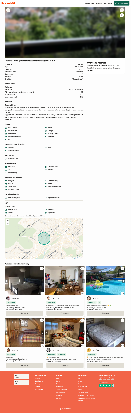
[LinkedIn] (112, 378)
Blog (57, 378)
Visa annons (24, 313)
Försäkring (80, 389)
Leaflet (69, 258)
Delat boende (39, 381)
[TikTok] (108, 378)
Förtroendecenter (83, 392)
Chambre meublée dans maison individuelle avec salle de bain (109, 357)
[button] (7, 220)
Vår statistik (59, 395)
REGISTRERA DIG (108, 3)
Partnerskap (59, 386)
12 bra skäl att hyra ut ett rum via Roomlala (86, 399)
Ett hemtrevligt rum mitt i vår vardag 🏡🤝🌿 (99, 305)
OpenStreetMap (77, 258)
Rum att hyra (55, 357)
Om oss (80, 384)
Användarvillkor (60, 392)
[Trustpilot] (106, 388)
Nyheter (58, 398)
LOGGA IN (99, 3)
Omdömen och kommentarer (86, 395)
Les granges (9, 357)
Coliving (37, 384)
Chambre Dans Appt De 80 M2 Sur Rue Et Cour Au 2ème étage (62, 305)
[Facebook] (100, 378)
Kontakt (80, 381)
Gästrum (37, 386)
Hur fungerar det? (82, 386)
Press (57, 384)
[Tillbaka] (8, 12)
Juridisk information (61, 389)
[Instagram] (104, 378)
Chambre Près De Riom (12, 305)
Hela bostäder (39, 389)
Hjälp (79, 378)
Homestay (38, 378)
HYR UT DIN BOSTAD (123, 3)
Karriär (58, 381)
